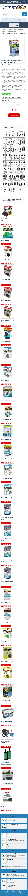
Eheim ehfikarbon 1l (6, 259)
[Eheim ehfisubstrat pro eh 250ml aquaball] (7, 573)
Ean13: (3, 67)
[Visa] (20, 891)
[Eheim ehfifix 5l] (7, 232)
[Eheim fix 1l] (7, 633)
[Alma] (12, 893)
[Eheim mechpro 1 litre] (7, 653)
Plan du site (10, 844)
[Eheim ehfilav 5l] (7, 372)
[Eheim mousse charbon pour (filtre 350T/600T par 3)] (7, 775)
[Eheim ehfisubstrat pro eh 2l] (7, 530)
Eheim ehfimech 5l (6, 439)
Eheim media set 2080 (6, 721)
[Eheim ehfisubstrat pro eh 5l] (7, 551)
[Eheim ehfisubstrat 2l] (7, 470)
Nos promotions (11, 885)
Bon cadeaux (10, 859)
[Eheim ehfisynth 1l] (7, 594)
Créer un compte (7, 20)
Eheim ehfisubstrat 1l (6, 458)
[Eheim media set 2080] (7, 713)
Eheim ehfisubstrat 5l (6, 497)
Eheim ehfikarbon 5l (6, 341)
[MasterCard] (15, 891)
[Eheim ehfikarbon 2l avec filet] (7, 312)
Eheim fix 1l (4, 641)
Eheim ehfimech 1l (6, 400)
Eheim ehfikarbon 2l (6, 300)
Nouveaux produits (11, 839)
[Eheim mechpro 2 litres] (7, 672)
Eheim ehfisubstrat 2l (6, 478)
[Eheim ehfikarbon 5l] (7, 333)
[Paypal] (22, 893)
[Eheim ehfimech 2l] (7, 411)
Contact (9, 879)
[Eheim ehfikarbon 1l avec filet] (7, 271)
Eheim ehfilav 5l (5, 380)
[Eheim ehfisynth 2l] (7, 613)
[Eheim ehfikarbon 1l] (7, 251)
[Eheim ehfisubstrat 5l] (7, 489)
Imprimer (6, 100)
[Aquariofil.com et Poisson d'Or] (14, 7)
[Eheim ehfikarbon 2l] (7, 292)
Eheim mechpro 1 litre (7, 661)
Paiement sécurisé (11, 854)
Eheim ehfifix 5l (5, 240)
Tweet (5, 97)
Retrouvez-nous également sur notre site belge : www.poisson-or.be (14, 2)
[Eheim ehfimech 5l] (7, 431)
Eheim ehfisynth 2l (6, 622)
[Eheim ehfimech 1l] (7, 391)
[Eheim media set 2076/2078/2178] (7, 692)
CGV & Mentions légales (12, 824)
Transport (9, 865)
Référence (4, 64)
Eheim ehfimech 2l (6, 419)
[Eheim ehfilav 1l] (7, 352)
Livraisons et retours (12, 819)
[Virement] (9, 891)
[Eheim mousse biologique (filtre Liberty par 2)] (7, 754)
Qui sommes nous (11, 874)
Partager (12, 97)
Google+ (19, 97)
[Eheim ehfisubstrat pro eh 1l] (7, 509)
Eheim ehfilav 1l (5, 361)
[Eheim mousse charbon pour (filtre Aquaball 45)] (7, 796)
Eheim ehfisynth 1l (6, 602)
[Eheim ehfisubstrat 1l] (7, 450)
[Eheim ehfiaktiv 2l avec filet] (7, 210)
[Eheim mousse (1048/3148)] (7, 733)
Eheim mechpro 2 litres (7, 680)
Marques (9, 833)
